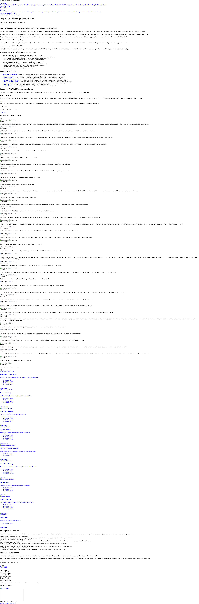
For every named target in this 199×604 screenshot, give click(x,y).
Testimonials (10, 13)
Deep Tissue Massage (29, 5)
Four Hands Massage (49, 5)
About (1, 6)
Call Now (2, 25)
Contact (8, 6)
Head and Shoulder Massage (78, 5)
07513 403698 (3, 566)
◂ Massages (3, 10)
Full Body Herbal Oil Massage (62, 5)
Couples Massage (102, 5)
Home (1, 2)
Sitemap (2, 603)
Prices (4, 6)
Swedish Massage (39, 5)
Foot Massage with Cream (79, 12)
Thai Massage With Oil (18, 5)
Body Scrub (95, 5)
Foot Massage (88, 5)
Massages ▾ (3, 3)
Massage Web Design (10, 603)
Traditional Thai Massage (6, 5)
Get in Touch (3, 112)
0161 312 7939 (3, 7)
